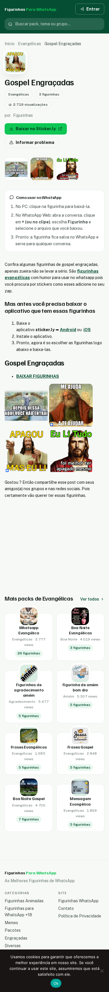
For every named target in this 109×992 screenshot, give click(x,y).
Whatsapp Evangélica (28, 630)
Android (68, 329)
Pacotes (13, 930)
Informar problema (35, 142)
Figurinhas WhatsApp (78, 901)
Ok (56, 983)
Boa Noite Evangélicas (80, 630)
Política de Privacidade (79, 916)
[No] (102, 971)
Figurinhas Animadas (24, 901)
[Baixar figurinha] (16, 169)
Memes (11, 922)
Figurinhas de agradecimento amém (28, 690)
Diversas (13, 945)
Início (10, 43)
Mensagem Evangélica (80, 801)
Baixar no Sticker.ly (36, 128)
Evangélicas (29, 43)
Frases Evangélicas (29, 746)
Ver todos (89, 599)
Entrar (93, 9)
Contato (66, 908)
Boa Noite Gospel (29, 798)
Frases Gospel (80, 746)
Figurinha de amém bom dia (80, 687)
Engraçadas (16, 938)
